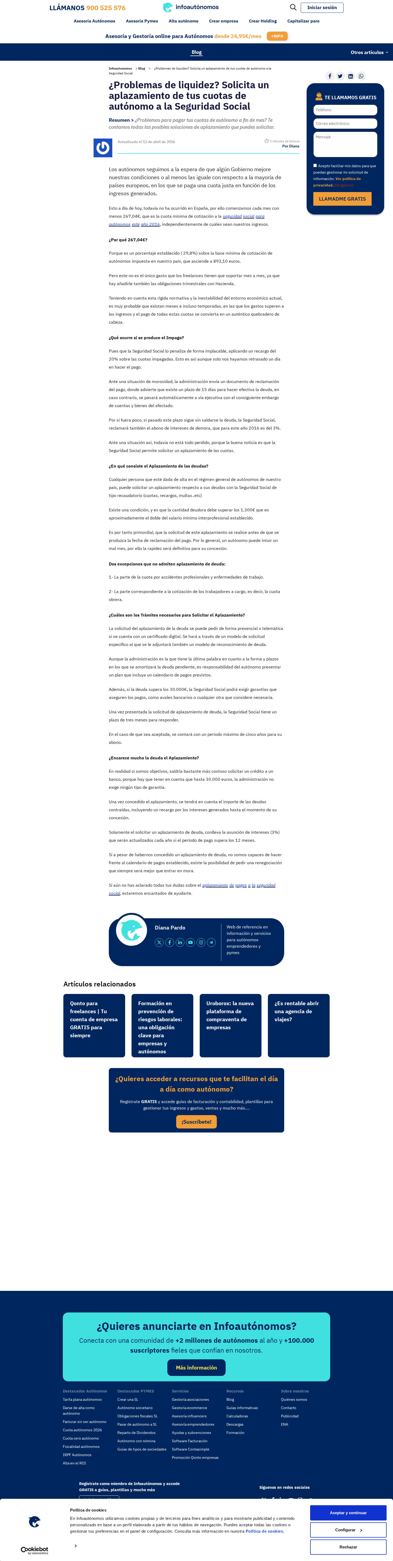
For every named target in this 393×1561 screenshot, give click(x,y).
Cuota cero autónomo (81, 1438)
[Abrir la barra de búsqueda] (293, 7)
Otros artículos (367, 52)
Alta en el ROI (74, 1463)
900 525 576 (106, 7)
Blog (197, 52)
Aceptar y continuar (348, 1512)
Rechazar (348, 1547)
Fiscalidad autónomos (81, 1446)
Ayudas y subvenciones (191, 1432)
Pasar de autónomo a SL (137, 1424)
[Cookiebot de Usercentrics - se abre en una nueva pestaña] (34, 1551)
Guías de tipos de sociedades (142, 1449)
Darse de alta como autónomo (79, 1410)
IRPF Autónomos (77, 1454)
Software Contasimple (190, 1449)
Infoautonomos (120, 68)
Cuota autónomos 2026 (82, 1430)
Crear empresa (223, 21)
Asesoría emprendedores (193, 1424)
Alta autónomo (183, 21)
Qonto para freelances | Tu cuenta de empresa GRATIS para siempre (94, 1019)
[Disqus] (196, 1210)
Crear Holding (263, 21)
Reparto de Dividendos (136, 1432)
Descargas (235, 1424)
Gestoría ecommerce (189, 1407)
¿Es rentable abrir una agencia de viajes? (297, 1011)
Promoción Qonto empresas (195, 1457)
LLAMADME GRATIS (342, 199)
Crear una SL (127, 1399)
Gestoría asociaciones (190, 1399)
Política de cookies (264, 1531)
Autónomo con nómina (136, 1440)
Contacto (288, 1407)
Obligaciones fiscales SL (137, 1416)
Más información (196, 1367)
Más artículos (21, 52)
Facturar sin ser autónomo (84, 1421)
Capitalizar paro (303, 21)
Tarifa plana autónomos (82, 1399)
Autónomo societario (135, 1407)
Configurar (345, 1530)
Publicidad (290, 1416)
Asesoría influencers (189, 1416)
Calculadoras (237, 1416)
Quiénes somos (294, 1399)
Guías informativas (242, 1407)
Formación (235, 1432)
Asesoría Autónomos (94, 21)
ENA (284, 1424)
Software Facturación (189, 1440)
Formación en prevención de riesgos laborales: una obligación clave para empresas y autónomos (160, 1027)
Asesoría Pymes (142, 21)
